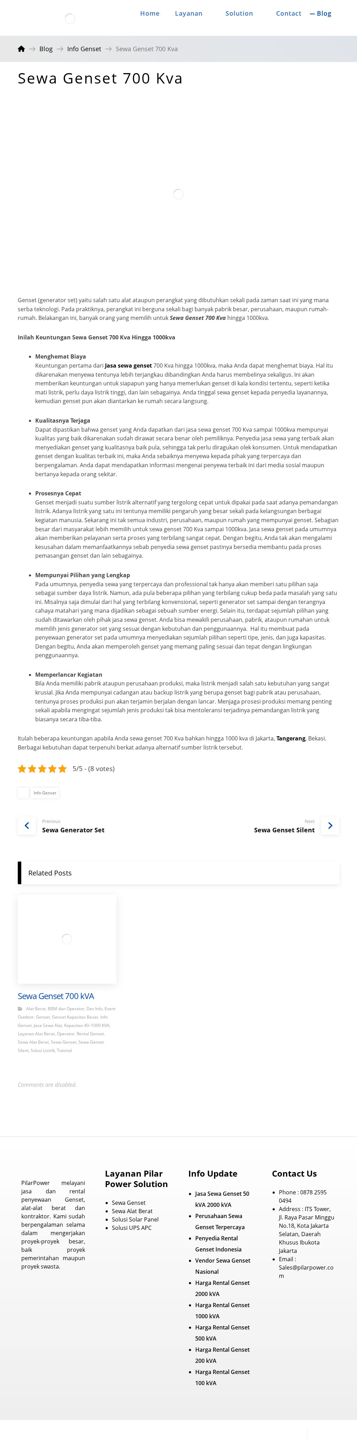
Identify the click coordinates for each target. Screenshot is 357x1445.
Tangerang (290, 738)
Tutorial (64, 1050)
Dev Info (94, 1009)
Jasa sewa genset (128, 365)
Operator (66, 1034)
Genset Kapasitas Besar (75, 1017)
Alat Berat (36, 1009)
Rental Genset (90, 1034)
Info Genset (45, 793)
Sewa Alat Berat (33, 1042)
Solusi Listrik (43, 1050)
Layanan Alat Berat (36, 1034)
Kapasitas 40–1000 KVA (86, 1025)
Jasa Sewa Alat (48, 1025)
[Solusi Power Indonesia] (70, 18)
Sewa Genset (63, 1042)
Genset (43, 1017)
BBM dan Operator (66, 1009)
